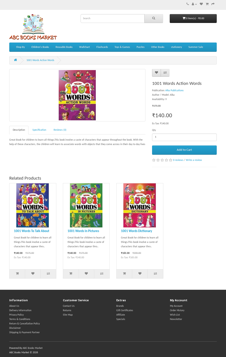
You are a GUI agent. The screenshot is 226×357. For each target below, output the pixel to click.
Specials (120, 319)
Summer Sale (195, 47)
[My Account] (194, 4)
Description (19, 130)
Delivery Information (20, 310)
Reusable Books (64, 47)
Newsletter (176, 319)
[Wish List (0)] (201, 4)
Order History (177, 310)
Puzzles (141, 47)
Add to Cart (184, 150)
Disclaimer (15, 328)
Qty (154, 130)
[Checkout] (213, 4)
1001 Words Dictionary (136, 231)
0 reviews (178, 160)
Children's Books (40, 47)
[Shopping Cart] (207, 4)
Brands (120, 306)
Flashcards (102, 47)
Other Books (157, 47)
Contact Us (69, 306)
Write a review (194, 160)
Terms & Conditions (19, 319)
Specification (39, 130)
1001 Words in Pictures (83, 231)
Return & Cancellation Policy (24, 323)
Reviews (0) (60, 130)
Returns (67, 310)
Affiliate (120, 315)
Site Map (68, 315)
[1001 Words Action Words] (77, 95)
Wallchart (84, 47)
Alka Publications (174, 90)
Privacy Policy (16, 315)
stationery (176, 47)
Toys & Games (122, 47)
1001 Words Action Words (40, 60)
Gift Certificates (124, 310)
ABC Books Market (33, 348)
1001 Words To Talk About (31, 231)
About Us (14, 306)
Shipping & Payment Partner (24, 332)
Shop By (20, 47)
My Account (176, 306)
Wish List (175, 315)
